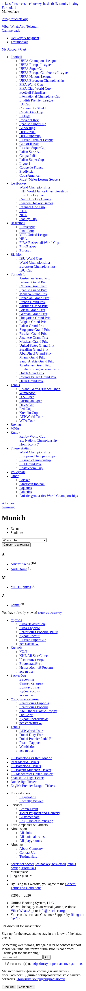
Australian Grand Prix (34, 278)
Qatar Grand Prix (31, 381)
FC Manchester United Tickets (32, 774)
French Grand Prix (32, 302)
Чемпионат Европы (34, 703)
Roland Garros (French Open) (40, 389)
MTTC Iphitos (21, 587)
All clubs (25, 833)
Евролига (26, 679)
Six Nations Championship (38, 440)
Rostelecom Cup (31, 468)
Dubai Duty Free (31, 735)
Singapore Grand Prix (34, 330)
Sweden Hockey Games (36, 203)
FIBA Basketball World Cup (39, 243)
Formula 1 (18, 274)
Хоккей (16, 648)
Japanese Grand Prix (33, 337)
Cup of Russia (29, 144)
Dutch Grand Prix (31, 373)
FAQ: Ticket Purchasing (36, 821)
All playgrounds (30, 840)
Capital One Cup (31, 112)
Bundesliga (27, 128)
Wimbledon (27, 393)
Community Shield (32, 108)
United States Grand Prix (36, 345)
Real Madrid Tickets (25, 762)
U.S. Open (26, 397)
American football (32, 484)
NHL (23, 215)
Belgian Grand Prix (33, 322)
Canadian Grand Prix (34, 298)
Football (16, 57)
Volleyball (18, 472)
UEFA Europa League (35, 65)
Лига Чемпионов (32, 624)
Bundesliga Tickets (24, 782)
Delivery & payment (25, 38)
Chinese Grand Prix (33, 286)
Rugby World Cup (32, 436)
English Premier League (36, 100)
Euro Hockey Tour (32, 195)
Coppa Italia (27, 156)
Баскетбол (18, 675)
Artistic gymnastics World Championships (48, 496)
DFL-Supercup (30, 136)
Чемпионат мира (32, 659)
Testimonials (19, 42)
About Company (31, 848)
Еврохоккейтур (30, 663)
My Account (11, 49)
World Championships (34, 187)
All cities (8, 503)
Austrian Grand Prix (33, 306)
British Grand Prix (32, 310)
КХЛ (23, 652)
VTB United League (33, 235)
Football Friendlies (32, 92)
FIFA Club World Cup (35, 88)
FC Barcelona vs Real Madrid (31, 758)
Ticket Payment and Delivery (39, 813)
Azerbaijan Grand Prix (35, 365)
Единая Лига (29, 687)
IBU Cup (25, 270)
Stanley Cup (28, 219)
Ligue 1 (24, 163)
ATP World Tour (31, 417)
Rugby (15, 432)
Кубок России (29, 636)
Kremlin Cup (28, 413)
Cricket (24, 480)
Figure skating (20, 448)
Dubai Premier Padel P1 (36, 739)
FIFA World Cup (31, 84)
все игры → (28, 671)
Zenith (15, 605)
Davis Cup (26, 405)
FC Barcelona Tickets (26, 766)
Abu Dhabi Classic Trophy (38, 711)
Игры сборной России (36, 667)
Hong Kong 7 (29, 444)
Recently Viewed (31, 801)
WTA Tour (27, 420)
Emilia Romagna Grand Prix (39, 369)
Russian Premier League (36, 140)
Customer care (29, 817)
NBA (23, 239)
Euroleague (27, 227)
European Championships (37, 266)
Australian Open (30, 401)
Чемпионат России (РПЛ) (38, 632)
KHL (23, 211)
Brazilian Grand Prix (33, 349)
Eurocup (25, 250)
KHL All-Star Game (33, 656)
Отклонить (26, 987)
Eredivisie (26, 171)
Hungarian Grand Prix (34, 318)
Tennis (15, 385)
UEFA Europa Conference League (43, 72)
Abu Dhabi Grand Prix (35, 353)
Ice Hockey (19, 183)
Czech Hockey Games (35, 199)
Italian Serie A (29, 152)
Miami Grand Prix (32, 357)
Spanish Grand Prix (33, 290)
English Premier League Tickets (33, 786)
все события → (30, 723)
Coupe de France (31, 167)
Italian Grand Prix (31, 326)
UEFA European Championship (41, 80)
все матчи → (29, 644)
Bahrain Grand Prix (33, 282)
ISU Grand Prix (30, 464)
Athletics (25, 492)
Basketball (18, 223)
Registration (27, 797)
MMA (15, 428)
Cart (23, 49)
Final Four (26, 231)
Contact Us (27, 852)
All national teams (32, 837)
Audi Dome (19, 569)
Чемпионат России (33, 707)
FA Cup (24, 104)
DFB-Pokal (27, 132)
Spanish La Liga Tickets (27, 778)
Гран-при (26, 715)
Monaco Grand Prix (33, 294)
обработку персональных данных (57, 964)
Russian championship (35, 460)
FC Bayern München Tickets (31, 770)
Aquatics (25, 488)
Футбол (16, 620)
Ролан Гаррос (29, 743)
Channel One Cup (32, 207)
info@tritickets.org (15, 19)
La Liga (24, 116)
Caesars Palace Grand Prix (37, 377)
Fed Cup (25, 409)
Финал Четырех (31, 683)
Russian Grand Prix (33, 333)
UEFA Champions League (37, 61)
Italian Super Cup (31, 159)
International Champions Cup (39, 96)
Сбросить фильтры (16, 544)
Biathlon (16, 254)
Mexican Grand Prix (33, 341)
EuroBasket (27, 246)
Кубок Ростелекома (33, 719)
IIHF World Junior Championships (43, 191)
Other (15, 476)
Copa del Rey (29, 120)
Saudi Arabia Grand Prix (36, 361)
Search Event (28, 809)
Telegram (32, 26)
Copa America (29, 175)
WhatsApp (17, 26)
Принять (9, 987)
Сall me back (11, 30)
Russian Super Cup (32, 148)
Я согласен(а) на (44, 964)
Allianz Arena (20, 564)
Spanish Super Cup (32, 124)
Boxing (16, 424)
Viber (5, 26)
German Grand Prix (33, 314)
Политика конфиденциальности (41, 979)
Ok (47, 957)
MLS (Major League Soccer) (39, 179)
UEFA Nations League (35, 76)
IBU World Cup (30, 258)
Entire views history (50, 612)
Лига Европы (29, 628)
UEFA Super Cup (31, 69)
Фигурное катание (25, 699)
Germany (8, 507)
